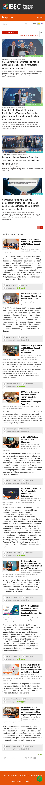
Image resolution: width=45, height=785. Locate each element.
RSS (41, 754)
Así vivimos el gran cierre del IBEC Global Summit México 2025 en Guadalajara (31, 349)
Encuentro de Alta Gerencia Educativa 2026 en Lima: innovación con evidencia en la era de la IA (21, 160)
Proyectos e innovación (34, 56)
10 (41, 758)
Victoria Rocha (6, 59)
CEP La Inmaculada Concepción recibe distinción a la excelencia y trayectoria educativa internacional (20, 65)
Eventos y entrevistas (34, 152)
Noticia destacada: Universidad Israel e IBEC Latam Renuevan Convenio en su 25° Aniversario (31, 565)
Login (34, 23)
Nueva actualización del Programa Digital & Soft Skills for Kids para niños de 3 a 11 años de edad (31, 668)
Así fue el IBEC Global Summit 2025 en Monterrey (29, 439)
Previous (13, 758)
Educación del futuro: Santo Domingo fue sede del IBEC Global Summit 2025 (31, 243)
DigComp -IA (37, 194)
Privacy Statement (16, 781)
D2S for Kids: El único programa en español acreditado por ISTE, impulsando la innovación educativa (31, 610)
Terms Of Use (29, 781)
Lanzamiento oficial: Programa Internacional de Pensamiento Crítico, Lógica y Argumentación (31, 711)
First (6, 758)
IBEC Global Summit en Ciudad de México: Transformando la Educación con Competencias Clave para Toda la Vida (31, 398)
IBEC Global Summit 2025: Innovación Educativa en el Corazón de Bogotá (31, 296)
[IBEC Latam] (19, 7)
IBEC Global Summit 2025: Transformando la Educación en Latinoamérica (31, 492)
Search (26, 24)
